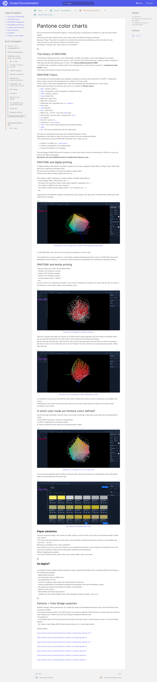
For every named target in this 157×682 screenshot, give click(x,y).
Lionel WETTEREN (137, 25)
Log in (150, 3)
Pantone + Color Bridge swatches (16, 35)
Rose (42, 105)
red (53, 120)
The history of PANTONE (15, 17)
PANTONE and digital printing (16, 22)
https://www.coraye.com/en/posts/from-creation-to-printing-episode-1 (62, 660)
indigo (65, 113)
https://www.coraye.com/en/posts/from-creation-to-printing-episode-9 (62, 637)
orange (56, 122)
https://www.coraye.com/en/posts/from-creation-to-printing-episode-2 (62, 655)
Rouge (42, 96)
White (42, 91)
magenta (70, 103)
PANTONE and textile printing (16, 25)
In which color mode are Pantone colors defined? (16, 27)
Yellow (42, 93)
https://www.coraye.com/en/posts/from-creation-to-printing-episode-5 (62, 651)
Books (140, 3)
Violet (42, 108)
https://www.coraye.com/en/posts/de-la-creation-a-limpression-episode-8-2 (64, 642)
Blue (41, 110)
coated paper (62, 143)
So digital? (11, 33)
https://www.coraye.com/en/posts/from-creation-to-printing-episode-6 (62, 646)
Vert (41, 117)
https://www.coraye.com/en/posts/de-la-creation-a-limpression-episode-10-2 (64, 633)
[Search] (65, 3)
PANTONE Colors (13, 19)
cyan (73, 115)
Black (42, 89)
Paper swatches (12, 30)
